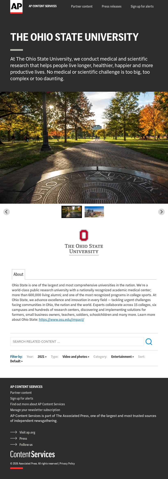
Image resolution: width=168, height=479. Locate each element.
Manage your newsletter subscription (35, 410)
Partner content (82, 6)
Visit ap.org (27, 432)
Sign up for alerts (142, 6)
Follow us (26, 445)
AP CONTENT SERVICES (26, 386)
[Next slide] (161, 212)
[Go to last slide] (6, 212)
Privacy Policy (67, 463)
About (18, 274)
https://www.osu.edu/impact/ (61, 319)
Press (23, 438)
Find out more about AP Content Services (37, 404)
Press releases (111, 6)
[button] (71, 212)
